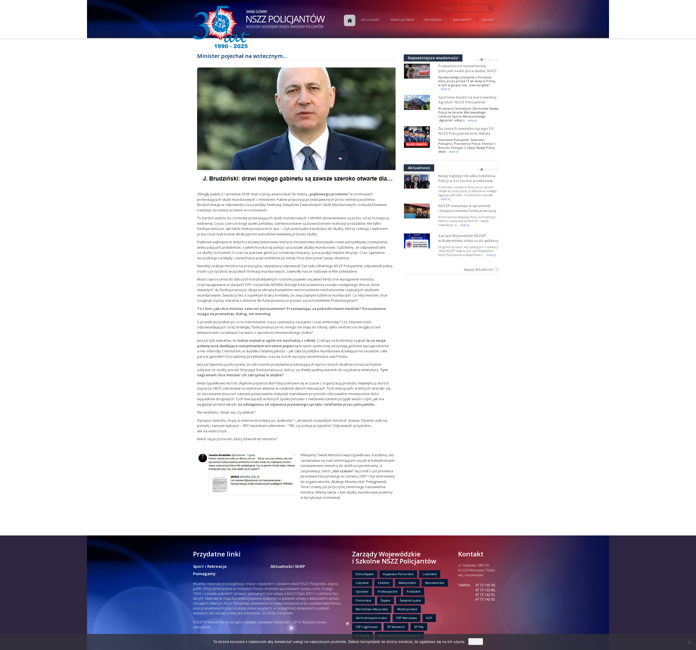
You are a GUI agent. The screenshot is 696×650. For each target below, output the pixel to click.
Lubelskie (430, 574)
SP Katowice (396, 627)
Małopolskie (407, 583)
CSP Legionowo (367, 627)
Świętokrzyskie (410, 600)
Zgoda (475, 641)
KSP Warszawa (406, 618)
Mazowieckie (434, 583)
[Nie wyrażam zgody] (689, 642)
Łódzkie (383, 583)
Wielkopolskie (407, 609)
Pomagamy (204, 573)
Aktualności (370, 20)
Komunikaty (462, 20)
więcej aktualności (478, 269)
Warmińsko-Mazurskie (372, 609)
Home (349, 20)
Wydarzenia (433, 20)
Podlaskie (414, 591)
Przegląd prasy (402, 20)
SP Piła (419, 627)
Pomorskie (363, 600)
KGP (429, 618)
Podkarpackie (387, 591)
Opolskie (362, 591)
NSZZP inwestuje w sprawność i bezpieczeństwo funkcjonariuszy (467, 208)
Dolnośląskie (365, 574)
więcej (445, 89)
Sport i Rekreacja (209, 566)
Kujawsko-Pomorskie (398, 574)
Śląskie (385, 600)
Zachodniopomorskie (371, 618)
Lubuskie (362, 583)
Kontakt (488, 20)
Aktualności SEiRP (288, 566)
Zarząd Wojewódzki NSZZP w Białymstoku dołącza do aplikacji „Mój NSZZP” (468, 240)
